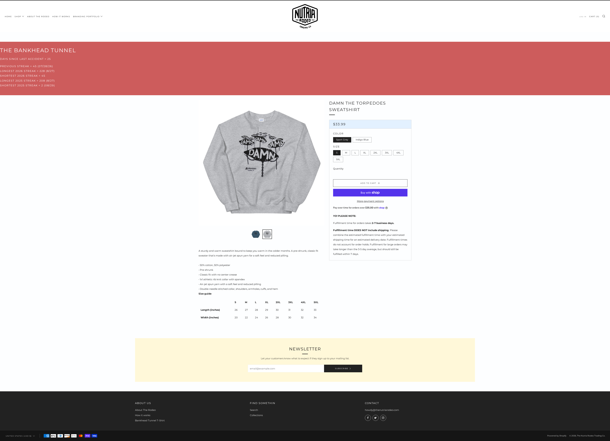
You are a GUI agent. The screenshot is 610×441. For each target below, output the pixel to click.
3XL (387, 152)
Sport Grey (342, 139)
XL (364, 152)
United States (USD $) (19, 436)
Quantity (338, 168)
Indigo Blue (362, 139)
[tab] (256, 234)
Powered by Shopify (556, 435)
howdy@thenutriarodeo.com (382, 409)
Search (254, 409)
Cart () (594, 16)
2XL (375, 152)
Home (8, 16)
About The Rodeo (145, 409)
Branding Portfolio (86, 16)
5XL (338, 159)
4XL (398, 152)
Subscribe (341, 368)
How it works (61, 16)
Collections (256, 415)
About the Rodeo (38, 16)
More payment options (370, 201)
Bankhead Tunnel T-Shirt (150, 420)
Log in (582, 16)
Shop (18, 16)
